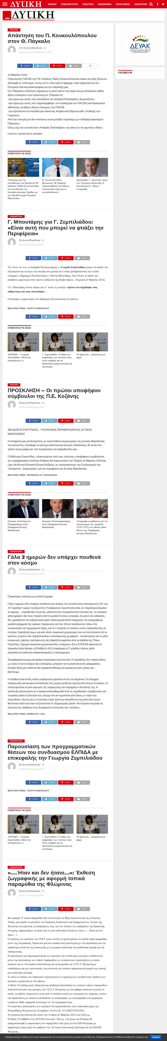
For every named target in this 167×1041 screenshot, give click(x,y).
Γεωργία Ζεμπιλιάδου (38, 308)
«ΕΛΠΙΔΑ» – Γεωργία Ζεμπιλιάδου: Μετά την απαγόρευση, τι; (19, 357)
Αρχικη (52, 4)
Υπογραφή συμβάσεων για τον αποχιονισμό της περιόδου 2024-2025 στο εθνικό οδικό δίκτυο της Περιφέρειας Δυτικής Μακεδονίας (92, 527)
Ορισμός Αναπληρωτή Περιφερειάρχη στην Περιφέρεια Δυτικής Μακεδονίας (19, 526)
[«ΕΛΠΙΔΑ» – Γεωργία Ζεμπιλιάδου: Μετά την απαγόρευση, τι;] (23, 350)
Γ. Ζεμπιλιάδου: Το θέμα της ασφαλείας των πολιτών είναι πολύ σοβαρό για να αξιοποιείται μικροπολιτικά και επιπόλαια (57, 360)
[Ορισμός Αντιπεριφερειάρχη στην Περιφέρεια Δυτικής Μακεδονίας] (58, 517)
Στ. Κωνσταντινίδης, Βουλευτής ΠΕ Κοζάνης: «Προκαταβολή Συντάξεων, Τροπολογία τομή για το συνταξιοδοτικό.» (55, 186)
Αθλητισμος (142, 4)
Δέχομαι (155, 1037)
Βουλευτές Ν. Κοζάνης (30, 134)
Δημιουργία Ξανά (36, 714)
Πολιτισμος (123, 4)
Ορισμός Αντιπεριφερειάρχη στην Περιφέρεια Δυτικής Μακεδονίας (56, 524)
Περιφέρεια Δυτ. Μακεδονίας (42, 475)
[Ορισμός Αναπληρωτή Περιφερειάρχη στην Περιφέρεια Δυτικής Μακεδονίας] (23, 517)
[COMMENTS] (90, 64)
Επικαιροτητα (69, 4)
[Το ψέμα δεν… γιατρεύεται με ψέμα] (92, 350)
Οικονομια (104, 4)
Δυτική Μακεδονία (33, 47)
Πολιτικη (88, 4)
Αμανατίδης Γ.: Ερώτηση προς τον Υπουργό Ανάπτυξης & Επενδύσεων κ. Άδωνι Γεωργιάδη (91, 184)
